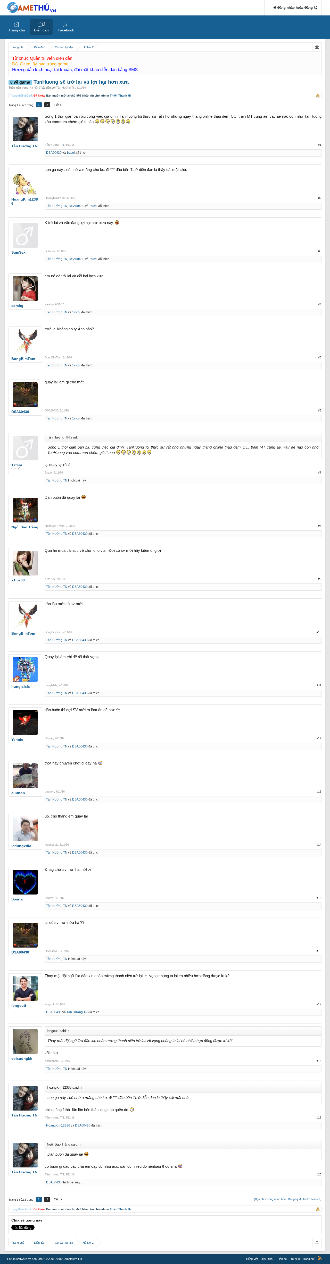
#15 (319, 897)
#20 (319, 1174)
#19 (319, 1117)
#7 (319, 472)
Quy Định (267, 1258)
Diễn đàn (41, 30)
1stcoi (71, 152)
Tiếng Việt (252, 1258)
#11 (319, 685)
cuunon (49, 791)
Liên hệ (282, 1258)
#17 (319, 1004)
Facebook (66, 30)
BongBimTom (53, 357)
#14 (319, 844)
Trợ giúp (294, 1258)
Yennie (49, 738)
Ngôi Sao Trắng (54, 525)
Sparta (49, 897)
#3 (319, 251)
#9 (319, 578)
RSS (319, 1258)
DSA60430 (54, 152)
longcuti (49, 1004)
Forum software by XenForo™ (45, 1258)
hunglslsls (51, 685)
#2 (319, 198)
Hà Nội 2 (34, 87)
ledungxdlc (51, 844)
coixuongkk (52, 1060)
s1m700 (50, 578)
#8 (319, 525)
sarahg (49, 304)
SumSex (50, 251)
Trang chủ (17, 30)
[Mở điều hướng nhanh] (316, 47)
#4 (319, 304)
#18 (319, 1060)
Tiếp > (58, 104)
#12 (319, 738)
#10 (319, 632)
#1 (319, 144)
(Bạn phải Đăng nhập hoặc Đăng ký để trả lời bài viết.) (287, 1199)
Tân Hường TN (65, 87)
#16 (319, 950)
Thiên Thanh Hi (120, 95)
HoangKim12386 (55, 198)
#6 (319, 410)
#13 (319, 791)
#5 (319, 357)
